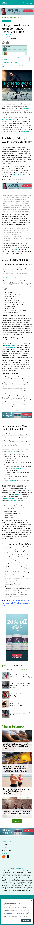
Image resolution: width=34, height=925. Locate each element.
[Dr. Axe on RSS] (4, 856)
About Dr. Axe (6, 845)
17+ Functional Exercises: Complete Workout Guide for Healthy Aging (21, 676)
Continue (26, 920)
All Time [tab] (9, 669)
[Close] (31, 901)
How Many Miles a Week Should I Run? (20, 714)
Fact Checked (7, 21)
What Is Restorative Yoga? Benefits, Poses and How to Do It (16, 746)
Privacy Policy (10, 913)
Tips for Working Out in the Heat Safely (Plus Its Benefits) (16, 791)
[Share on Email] (3, 43)
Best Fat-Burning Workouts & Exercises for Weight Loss (16, 812)
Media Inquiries (7, 851)
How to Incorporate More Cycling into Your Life (15, 65)
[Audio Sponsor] (14, 54)
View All (17, 821)
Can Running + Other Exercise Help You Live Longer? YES (16, 603)
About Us (5, 848)
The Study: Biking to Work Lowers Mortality (12, 58)
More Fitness (13, 726)
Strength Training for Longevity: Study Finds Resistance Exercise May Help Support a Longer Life (16, 769)
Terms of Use (20, 913)
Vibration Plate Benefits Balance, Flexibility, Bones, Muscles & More (20, 695)
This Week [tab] (24, 669)
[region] (17, 911)
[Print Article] (7, 43)
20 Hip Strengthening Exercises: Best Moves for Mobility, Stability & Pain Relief (20, 685)
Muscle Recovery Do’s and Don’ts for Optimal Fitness (20, 704)
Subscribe (22, 2)
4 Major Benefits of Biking (10, 62)
